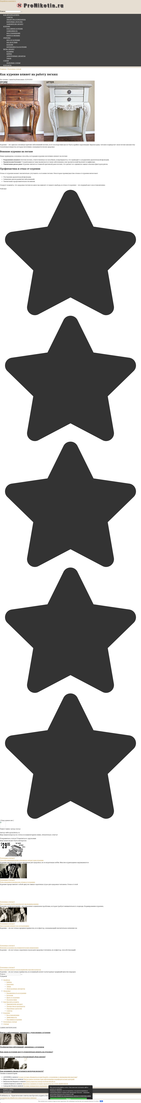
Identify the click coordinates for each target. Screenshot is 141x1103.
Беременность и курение (17, 47)
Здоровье (7, 38)
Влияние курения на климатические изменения (19, 948)
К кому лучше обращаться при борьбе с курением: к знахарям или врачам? (47, 1077)
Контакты (7, 65)
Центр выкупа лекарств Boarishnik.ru (40, 1081)
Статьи (6, 61)
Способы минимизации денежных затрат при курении (21, 860)
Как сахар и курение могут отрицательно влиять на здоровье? (26, 1052)
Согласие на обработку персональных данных (18, 1098)
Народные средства (15, 22)
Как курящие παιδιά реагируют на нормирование (19, 904)
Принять (68, 1098)
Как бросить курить (11, 15)
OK (101, 1101)
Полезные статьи (13, 63)
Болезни (10, 45)
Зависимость (12, 31)
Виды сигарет (8, 49)
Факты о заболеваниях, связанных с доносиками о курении (25, 1032)
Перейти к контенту (8, 1)
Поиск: (3, 11)
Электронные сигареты (16, 56)
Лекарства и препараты (16, 19)
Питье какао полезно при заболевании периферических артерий (49, 1079)
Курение (6, 26)
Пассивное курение (15, 29)
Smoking (6, 980)
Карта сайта (8, 1089)
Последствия (12, 42)
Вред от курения (13, 40)
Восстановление (13, 33)
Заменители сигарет (15, 24)
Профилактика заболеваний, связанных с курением (22, 1047)
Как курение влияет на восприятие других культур (20, 970)
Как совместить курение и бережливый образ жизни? (23, 1057)
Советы (10, 17)
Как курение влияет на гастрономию (14, 926)
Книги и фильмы (13, 35)
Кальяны (10, 51)
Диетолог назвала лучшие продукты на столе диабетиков (45, 1084)
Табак (9, 58)
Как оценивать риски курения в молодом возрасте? (22, 1071)
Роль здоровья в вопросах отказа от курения (17, 882)
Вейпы (9, 54)
